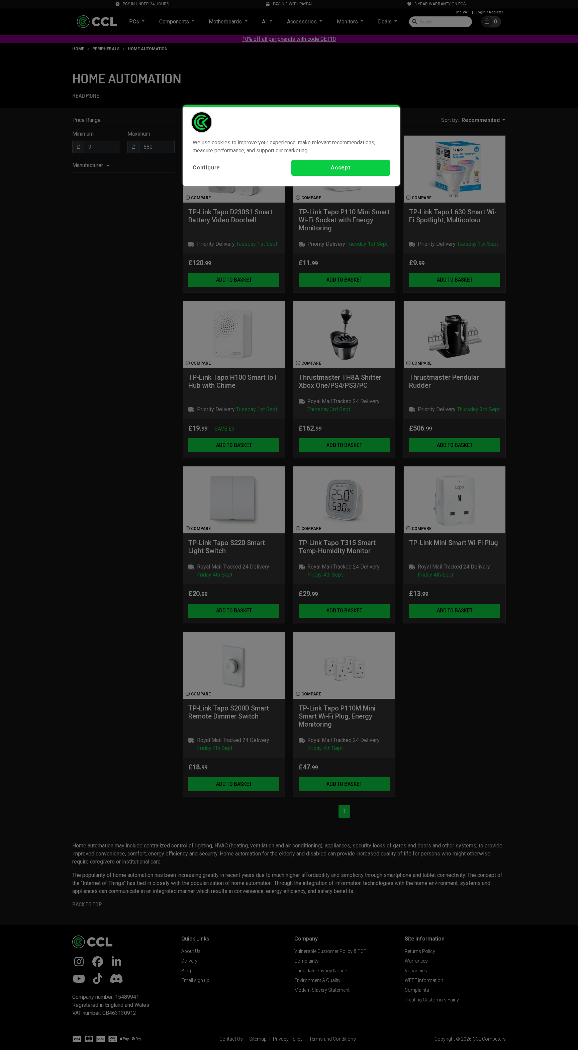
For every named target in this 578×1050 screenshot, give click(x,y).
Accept (341, 167)
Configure (206, 167)
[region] (291, 145)
